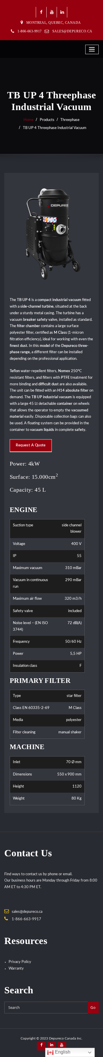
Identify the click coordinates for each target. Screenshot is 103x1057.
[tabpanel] (47, 590)
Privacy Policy (20, 962)
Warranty (16, 968)
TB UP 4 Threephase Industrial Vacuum (54, 128)
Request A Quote (31, 445)
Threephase (70, 120)
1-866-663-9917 (26, 919)
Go (93, 1007)
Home (28, 120)
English (62, 1052)
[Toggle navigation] (92, 49)
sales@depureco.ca (72, 31)
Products (47, 120)
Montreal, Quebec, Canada (53, 23)
